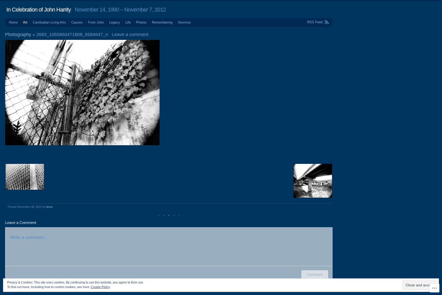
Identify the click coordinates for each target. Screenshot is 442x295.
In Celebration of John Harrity (38, 9)
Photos (141, 22)
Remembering (162, 22)
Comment (315, 274)
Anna (49, 206)
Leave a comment (130, 34)
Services (184, 22)
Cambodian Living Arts (49, 22)
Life (128, 22)
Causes (77, 22)
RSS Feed (315, 22)
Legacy (114, 22)
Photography (18, 34)
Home (13, 22)
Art (25, 22)
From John (96, 22)
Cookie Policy (100, 287)
